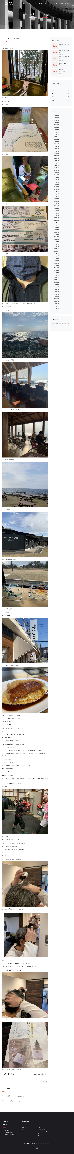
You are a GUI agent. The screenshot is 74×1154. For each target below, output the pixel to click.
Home (24, 3)
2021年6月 (56, 263)
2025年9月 (56, 141)
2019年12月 (56, 306)
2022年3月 (56, 241)
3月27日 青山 (9, 1074)
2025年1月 (56, 160)
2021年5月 (56, 265)
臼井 (53, 96)
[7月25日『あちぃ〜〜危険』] (55, 71)
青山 (53, 100)
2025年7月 (56, 146)
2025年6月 (56, 148)
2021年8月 (56, 258)
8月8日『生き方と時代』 (64, 57)
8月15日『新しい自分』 (64, 51)
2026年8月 (56, 115)
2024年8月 (56, 172)
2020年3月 (56, 298)
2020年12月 (56, 277)
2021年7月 (56, 260)
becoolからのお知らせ (39, 1074)
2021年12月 (56, 248)
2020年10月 (56, 282)
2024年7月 (56, 175)
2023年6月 (56, 206)
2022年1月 (56, 246)
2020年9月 (56, 284)
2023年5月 (56, 208)
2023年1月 (56, 217)
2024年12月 (56, 163)
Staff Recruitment (42, 1131)
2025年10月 (56, 139)
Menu (46, 3)
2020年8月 (56, 287)
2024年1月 (56, 189)
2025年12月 (56, 134)
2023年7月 (56, 203)
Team (35, 3)
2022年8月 (56, 229)
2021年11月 (56, 251)
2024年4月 (56, 182)
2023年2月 (56, 215)
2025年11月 (56, 136)
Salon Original (54, 3)
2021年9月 (56, 256)
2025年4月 (56, 153)
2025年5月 (56, 151)
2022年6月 (56, 234)
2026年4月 (56, 124)
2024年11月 (56, 165)
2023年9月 (56, 198)
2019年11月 (56, 308)
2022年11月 (56, 222)
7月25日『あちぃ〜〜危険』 (62, 70)
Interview (23, 1135)
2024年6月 (56, 177)
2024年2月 (56, 186)
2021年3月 (56, 270)
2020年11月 (56, 279)
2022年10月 (56, 225)
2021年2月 (56, 272)
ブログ (30, 17)
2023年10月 (56, 196)
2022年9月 (56, 227)
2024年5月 (56, 179)
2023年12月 (56, 191)
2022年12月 (56, 220)
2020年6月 (56, 291)
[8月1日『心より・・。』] (55, 65)
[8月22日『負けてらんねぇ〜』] (55, 46)
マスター (36, 17)
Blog (30, 3)
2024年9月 (56, 170)
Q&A (61, 3)
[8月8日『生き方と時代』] (55, 59)
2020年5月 (56, 294)
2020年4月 (56, 296)
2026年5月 (56, 122)
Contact (67, 3)
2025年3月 (56, 155)
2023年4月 (56, 210)
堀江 (53, 93)
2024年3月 (56, 184)
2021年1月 (56, 275)
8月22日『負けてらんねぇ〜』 (64, 44)
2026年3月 (56, 127)
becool (40, 3)
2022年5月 (56, 236)
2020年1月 (56, 303)
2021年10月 (56, 253)
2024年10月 (56, 167)
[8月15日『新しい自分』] (55, 52)
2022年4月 (56, 239)
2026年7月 (56, 117)
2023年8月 (56, 201)
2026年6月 (56, 120)
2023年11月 (56, 194)
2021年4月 (56, 267)
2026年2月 (56, 129)
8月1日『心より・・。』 (62, 64)
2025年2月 (56, 158)
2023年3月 (56, 213)
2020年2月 (56, 301)
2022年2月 (56, 244)
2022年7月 (56, 232)
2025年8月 (56, 144)
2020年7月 (56, 289)
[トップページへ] (9, 3)
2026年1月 (56, 132)
